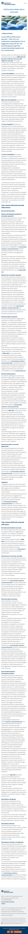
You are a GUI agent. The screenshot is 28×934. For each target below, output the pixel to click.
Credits (3, 903)
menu (25, 3)
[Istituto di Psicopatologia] (8, 3)
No (12, 931)
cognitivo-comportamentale (13, 721)
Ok (8, 931)
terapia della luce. (20, 370)
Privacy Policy (5, 901)
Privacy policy (18, 931)
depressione (21, 549)
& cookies (11, 901)
